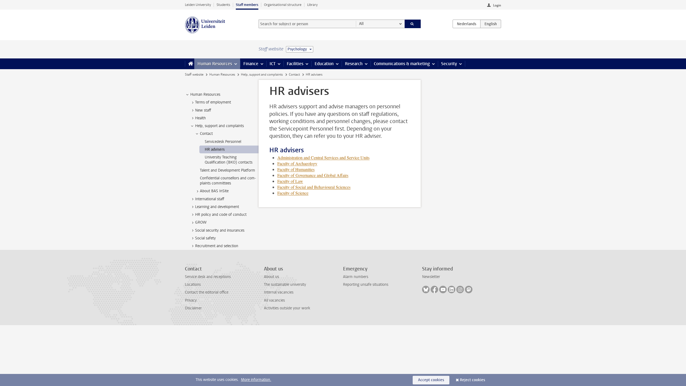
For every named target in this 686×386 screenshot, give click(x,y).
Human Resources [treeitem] (205, 94)
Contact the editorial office (206, 292)
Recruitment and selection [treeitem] (216, 245)
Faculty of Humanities (296, 169)
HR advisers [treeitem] (215, 149)
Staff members (247, 4)
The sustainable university (285, 284)
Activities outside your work (287, 308)
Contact (294, 74)
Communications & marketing (402, 63)
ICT (272, 63)
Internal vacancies (278, 292)
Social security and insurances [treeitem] (219, 230)
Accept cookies (431, 380)
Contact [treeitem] (206, 133)
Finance (250, 63)
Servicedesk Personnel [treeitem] (223, 141)
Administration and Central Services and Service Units (323, 157)
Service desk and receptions (208, 276)
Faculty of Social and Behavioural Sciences (314, 187)
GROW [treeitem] (201, 222)
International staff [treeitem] (209, 199)
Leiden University (198, 4)
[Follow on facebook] (434, 289)
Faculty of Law (290, 181)
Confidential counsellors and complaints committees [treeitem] (228, 181)
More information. (256, 379)
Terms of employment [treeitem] (213, 102)
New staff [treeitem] (203, 110)
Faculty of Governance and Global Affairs (312, 175)
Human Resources (214, 63)
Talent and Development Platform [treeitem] (227, 170)
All (361, 23)
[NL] (466, 24)
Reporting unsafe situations (365, 284)
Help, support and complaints (262, 74)
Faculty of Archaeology (297, 163)
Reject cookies (472, 380)
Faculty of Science (292, 193)
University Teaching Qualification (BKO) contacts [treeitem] (228, 160)
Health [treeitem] (200, 118)
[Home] (189, 63)
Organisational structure (282, 4)
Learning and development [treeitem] (217, 206)
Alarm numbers (355, 276)
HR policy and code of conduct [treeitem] (221, 214)
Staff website (194, 74)
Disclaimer (193, 308)
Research (354, 63)
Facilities (295, 63)
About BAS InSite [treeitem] (214, 191)
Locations (193, 284)
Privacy (191, 300)
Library (312, 4)
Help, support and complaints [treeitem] (219, 125)
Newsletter (431, 276)
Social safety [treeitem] (205, 238)
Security (449, 63)
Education (324, 63)
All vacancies (274, 300)
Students (223, 4)
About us (271, 276)
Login (497, 5)
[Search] (413, 24)
